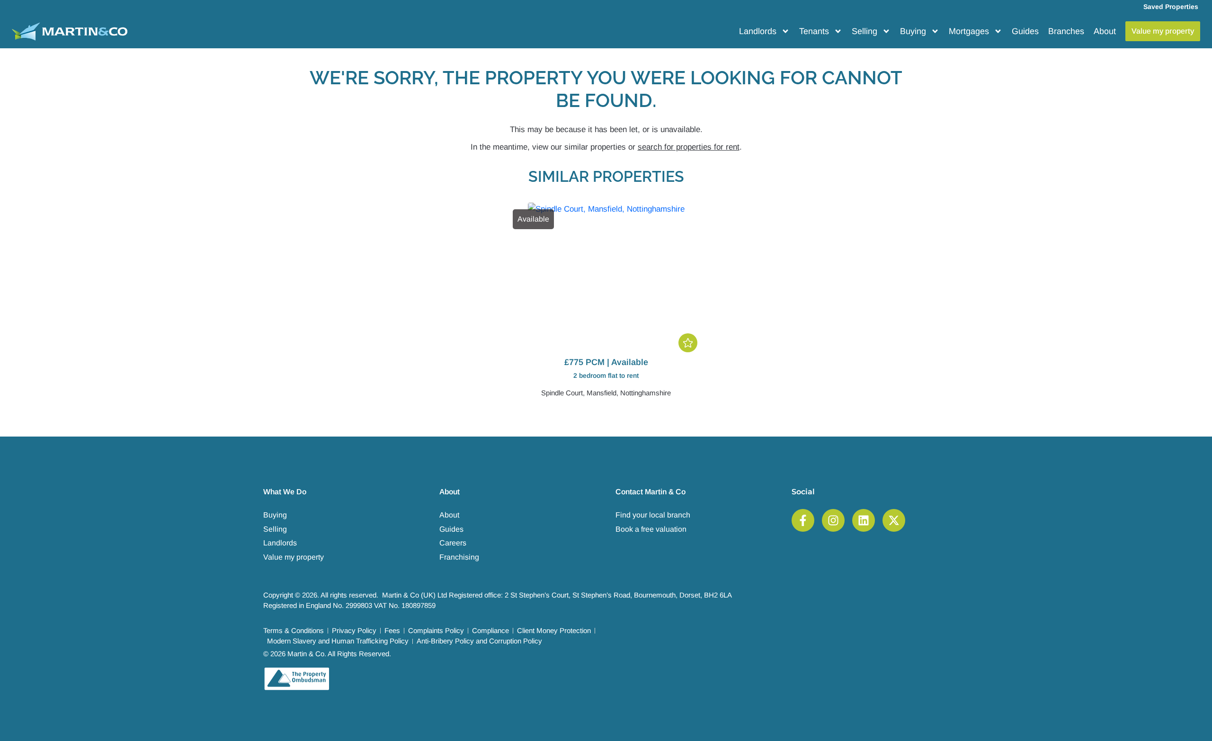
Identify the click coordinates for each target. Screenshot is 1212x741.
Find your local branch (652, 515)
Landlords (757, 31)
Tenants (814, 31)
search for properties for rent (689, 147)
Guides (1025, 31)
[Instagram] (833, 520)
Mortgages (969, 31)
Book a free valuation (650, 529)
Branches (1066, 31)
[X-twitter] (893, 520)
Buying (913, 31)
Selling (864, 31)
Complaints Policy (436, 630)
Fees (392, 630)
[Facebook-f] (803, 520)
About (1105, 31)
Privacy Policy (354, 630)
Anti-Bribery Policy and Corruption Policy (479, 641)
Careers (452, 543)
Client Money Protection (554, 630)
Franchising (459, 557)
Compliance (490, 630)
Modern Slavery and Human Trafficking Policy (338, 641)
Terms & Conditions (293, 630)
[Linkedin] (863, 520)
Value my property (293, 557)
